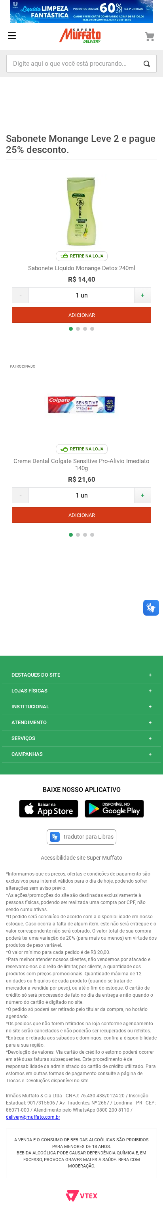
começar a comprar (81, 108)
